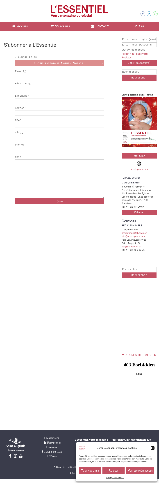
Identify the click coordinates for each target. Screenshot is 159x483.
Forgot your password (135, 53)
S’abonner (62, 26)
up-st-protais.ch (139, 169)
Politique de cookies (115, 477)
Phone (19, 145)
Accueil (22, 26)
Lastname (22, 96)
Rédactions (53, 442)
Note (18, 157)
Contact (102, 26)
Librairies (51, 447)
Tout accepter (90, 470)
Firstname (23, 83)
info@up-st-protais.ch (133, 236)
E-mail (20, 71)
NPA (18, 120)
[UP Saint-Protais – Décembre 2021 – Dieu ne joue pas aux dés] (139, 122)
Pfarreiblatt (51, 438)
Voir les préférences (140, 470)
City (19, 132)
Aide (141, 26)
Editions (52, 456)
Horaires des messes (139, 354)
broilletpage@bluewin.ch (134, 233)
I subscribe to (26, 57)
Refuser (113, 470)
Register (126, 57)
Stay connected (134, 50)
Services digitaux (52, 451)
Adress (20, 108)
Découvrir (139, 156)
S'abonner (139, 212)
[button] (152, 448)
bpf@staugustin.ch (131, 246)
